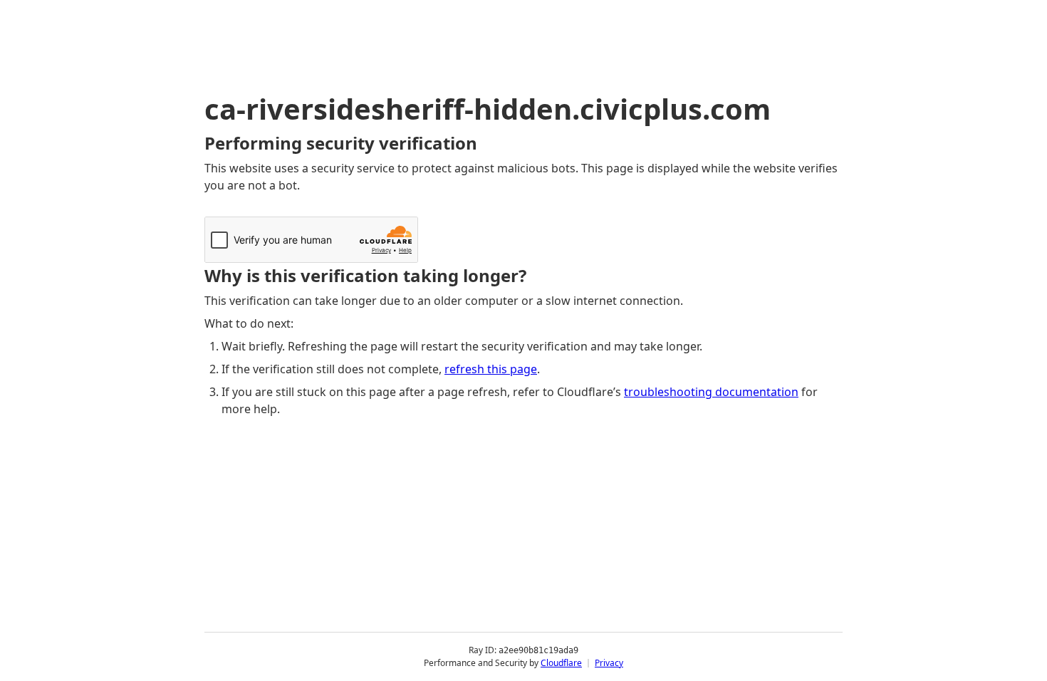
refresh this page (490, 369)
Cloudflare (561, 663)
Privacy (609, 663)
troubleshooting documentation (711, 392)
